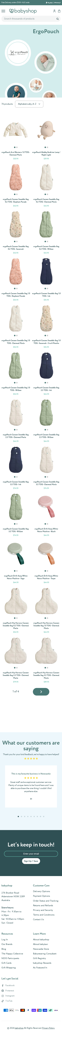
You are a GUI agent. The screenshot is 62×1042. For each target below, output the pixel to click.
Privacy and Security (43, 910)
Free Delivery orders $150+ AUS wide (15, 2)
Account (54, 11)
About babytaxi (40, 944)
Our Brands (6, 944)
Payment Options (41, 896)
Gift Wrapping (8, 967)
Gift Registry (39, 958)
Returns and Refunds (43, 905)
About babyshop (41, 939)
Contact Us (38, 919)
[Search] (57, 18)
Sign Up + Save (31, 861)
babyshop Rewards (42, 963)
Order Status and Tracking (45, 901)
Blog (3, 949)
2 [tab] (17, 148)
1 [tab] (15, 148)
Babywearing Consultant (44, 953)
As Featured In (40, 967)
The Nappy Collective (12, 953)
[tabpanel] (15, 130)
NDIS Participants (10, 958)
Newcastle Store (41, 949)
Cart (59, 11)
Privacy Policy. (48, 1028)
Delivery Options (41, 891)
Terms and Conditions (44, 915)
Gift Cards (6, 963)
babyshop (19, 1028)
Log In (4, 939)
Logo (23, 11)
